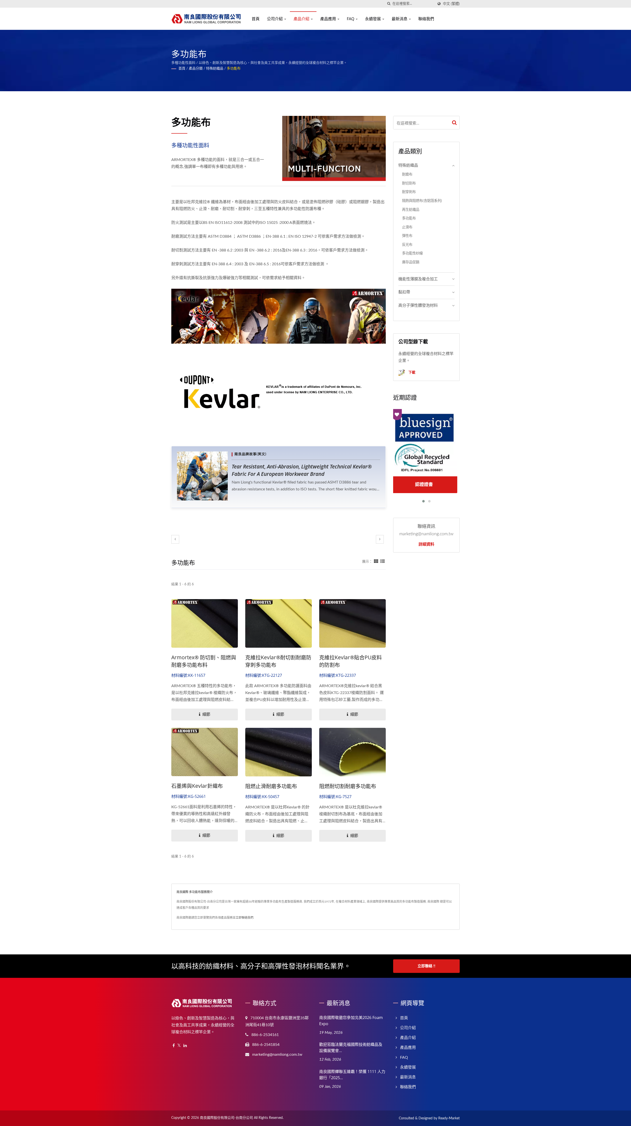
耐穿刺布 (409, 192)
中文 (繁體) (451, 4)
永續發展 (373, 18)
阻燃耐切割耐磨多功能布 (347, 786)
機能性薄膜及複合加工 (418, 279)
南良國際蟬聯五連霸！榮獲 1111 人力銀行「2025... (352, 1074)
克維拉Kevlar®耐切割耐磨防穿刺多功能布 (278, 661)
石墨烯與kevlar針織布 (197, 785)
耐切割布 (409, 183)
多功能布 (234, 68)
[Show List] (382, 561)
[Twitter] (179, 1046)
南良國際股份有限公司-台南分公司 (226, 1118)
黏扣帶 (404, 292)
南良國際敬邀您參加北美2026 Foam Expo (351, 1020)
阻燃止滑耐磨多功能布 (271, 786)
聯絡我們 (426, 18)
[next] (380, 539)
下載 (411, 372)
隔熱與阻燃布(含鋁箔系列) (422, 201)
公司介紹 (275, 18)
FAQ (351, 18)
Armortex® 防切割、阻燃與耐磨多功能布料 (203, 661)
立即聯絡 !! (426, 966)
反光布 (407, 245)
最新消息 (400, 18)
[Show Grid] (376, 561)
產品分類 (196, 68)
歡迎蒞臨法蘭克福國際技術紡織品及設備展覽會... (350, 1047)
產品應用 (328, 18)
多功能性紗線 (412, 253)
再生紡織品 (410, 210)
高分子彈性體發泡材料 (418, 305)
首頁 (256, 18)
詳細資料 (426, 544)
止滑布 (407, 227)
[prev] (175, 539)
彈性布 (407, 236)
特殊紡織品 (214, 68)
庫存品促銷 (410, 262)
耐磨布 (407, 174)
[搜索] (388, 3)
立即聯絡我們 (244, 917)
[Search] (454, 122)
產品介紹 (302, 18)
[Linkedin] (185, 1046)
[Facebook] (174, 1046)
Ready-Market (449, 1118)
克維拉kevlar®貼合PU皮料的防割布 (350, 661)
